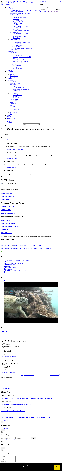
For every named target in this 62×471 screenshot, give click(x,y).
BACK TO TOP (54, 375)
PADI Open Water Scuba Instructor (10, 226)
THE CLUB (10, 80)
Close (2, 430)
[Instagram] (8, 388)
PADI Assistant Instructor (8, 223)
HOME (8, 7)
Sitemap (38, 2)
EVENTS (9, 79)
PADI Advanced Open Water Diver (10, 206)
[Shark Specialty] (35, 248)
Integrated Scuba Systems (27, 375)
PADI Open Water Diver (7, 196)
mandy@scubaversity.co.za (9, 356)
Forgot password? (53, 11)
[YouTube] (3, 388)
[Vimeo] (5, 388)
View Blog (4, 420)
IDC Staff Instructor (6, 233)
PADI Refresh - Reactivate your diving (15, 263)
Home (5, 133)
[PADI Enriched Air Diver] (8, 248)
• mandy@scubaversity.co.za (18, 1)
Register (44, 11)
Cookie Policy (31, 2)
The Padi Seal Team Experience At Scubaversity (16, 404)
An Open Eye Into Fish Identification (13, 411)
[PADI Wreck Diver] (37, 245)
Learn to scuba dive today (11, 261)
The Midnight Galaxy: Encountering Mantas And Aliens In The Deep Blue (25, 417)
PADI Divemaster (5, 220)
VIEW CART (4, 428)
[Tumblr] (6, 331)
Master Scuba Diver (10, 269)
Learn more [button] (6, 468)
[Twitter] (2, 331)
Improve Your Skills (10, 264)
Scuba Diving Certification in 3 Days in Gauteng (17, 260)
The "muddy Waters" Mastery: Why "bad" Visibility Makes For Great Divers (26, 398)
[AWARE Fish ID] (16, 245)
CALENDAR (10, 70)
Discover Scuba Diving (7, 193)
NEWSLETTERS (11, 77)
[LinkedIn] (5, 331)
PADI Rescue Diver (6, 210)
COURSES (10, 8)
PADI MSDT (4, 229)
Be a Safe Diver (9, 266)
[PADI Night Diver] (26, 245)
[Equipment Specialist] (46, 248)
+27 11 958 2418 (6, 1)
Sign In (57, 9)
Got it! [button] (57, 467)
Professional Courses (10, 267)
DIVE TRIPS (10, 51)
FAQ (11, 2)
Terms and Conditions (20, 2)
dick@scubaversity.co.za (8, 372)
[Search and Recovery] (23, 248)
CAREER (9, 71)
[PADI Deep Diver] (6, 245)
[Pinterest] (3, 331)
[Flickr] (6, 388)
